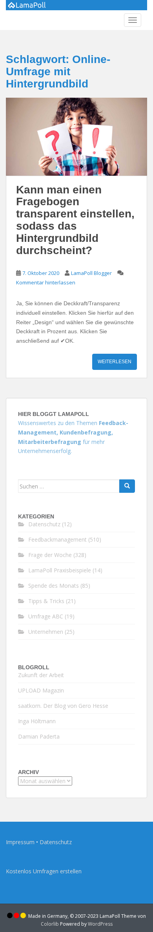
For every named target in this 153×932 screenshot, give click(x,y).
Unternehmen (45, 631)
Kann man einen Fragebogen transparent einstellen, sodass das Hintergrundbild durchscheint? (75, 220)
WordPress (100, 924)
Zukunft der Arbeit (41, 675)
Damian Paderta (39, 736)
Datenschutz (44, 524)
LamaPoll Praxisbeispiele (59, 570)
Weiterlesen (114, 361)
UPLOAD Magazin (41, 690)
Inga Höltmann (37, 721)
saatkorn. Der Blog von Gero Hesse (63, 705)
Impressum (20, 842)
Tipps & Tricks (46, 601)
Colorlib (50, 924)
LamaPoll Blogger (91, 273)
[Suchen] (127, 486)
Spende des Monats (53, 585)
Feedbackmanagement (57, 539)
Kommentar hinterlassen (45, 282)
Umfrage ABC (45, 616)
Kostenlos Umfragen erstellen (44, 871)
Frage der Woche (50, 555)
